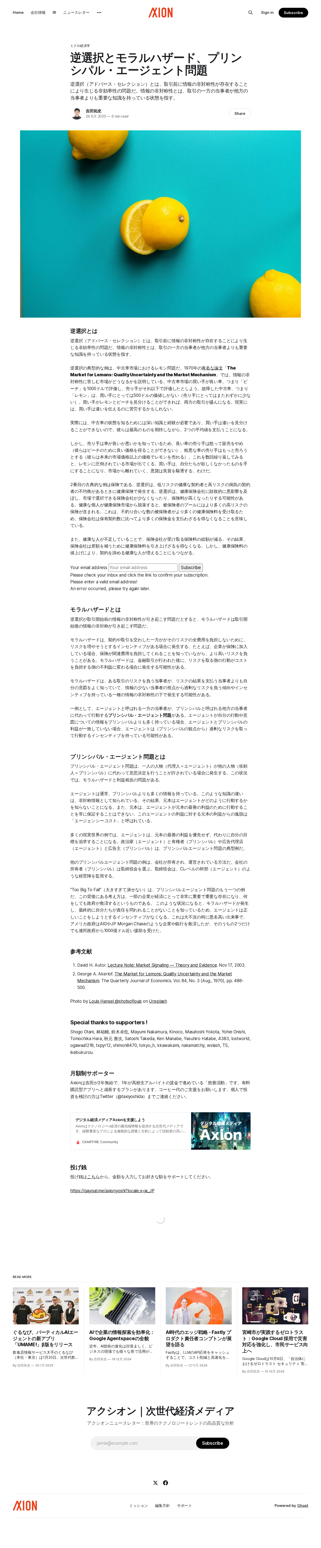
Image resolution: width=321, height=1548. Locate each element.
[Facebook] (165, 1482)
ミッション (138, 1505)
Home (18, 12)
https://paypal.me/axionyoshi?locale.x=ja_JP (112, 1190)
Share (239, 113)
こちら (93, 1176)
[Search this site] (251, 13)
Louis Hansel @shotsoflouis (115, 1001)
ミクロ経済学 (80, 46)
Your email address (88, 567)
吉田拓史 (94, 110)
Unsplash (158, 1001)
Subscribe (293, 12)
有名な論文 (212, 368)
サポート (184, 1505)
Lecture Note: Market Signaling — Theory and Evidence (162, 965)
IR (54, 12)
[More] (99, 13)
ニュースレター (76, 12)
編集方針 (162, 1505)
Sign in (267, 12)
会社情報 (38, 12)
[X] (155, 1482)
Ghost (302, 1505)
